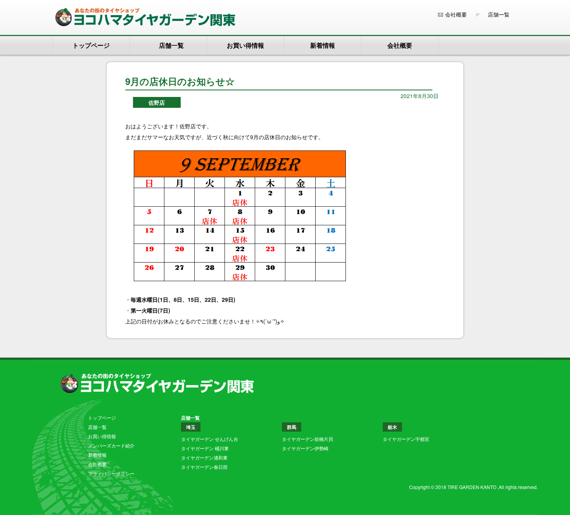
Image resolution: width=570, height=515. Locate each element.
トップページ (91, 45)
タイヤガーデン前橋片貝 (307, 439)
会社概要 (456, 14)
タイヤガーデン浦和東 (204, 457)
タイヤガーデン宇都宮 (406, 439)
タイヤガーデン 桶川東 (205, 448)
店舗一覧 (496, 14)
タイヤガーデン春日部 (204, 466)
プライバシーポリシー (111, 473)
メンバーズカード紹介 (111, 445)
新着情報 (322, 45)
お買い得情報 (245, 45)
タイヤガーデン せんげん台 (209, 439)
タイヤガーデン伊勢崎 (305, 448)
